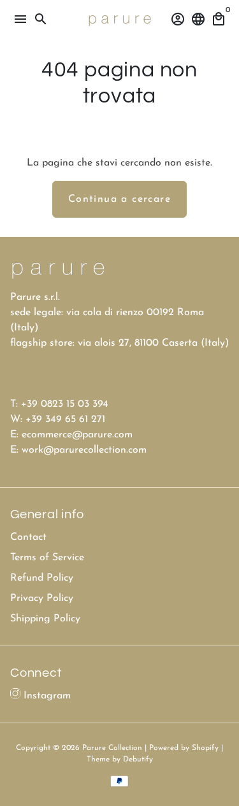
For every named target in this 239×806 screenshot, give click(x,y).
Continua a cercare (119, 199)
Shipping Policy (45, 619)
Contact (28, 537)
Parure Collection (112, 748)
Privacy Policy (41, 598)
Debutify (138, 759)
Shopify (205, 748)
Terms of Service (47, 558)
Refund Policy (41, 578)
